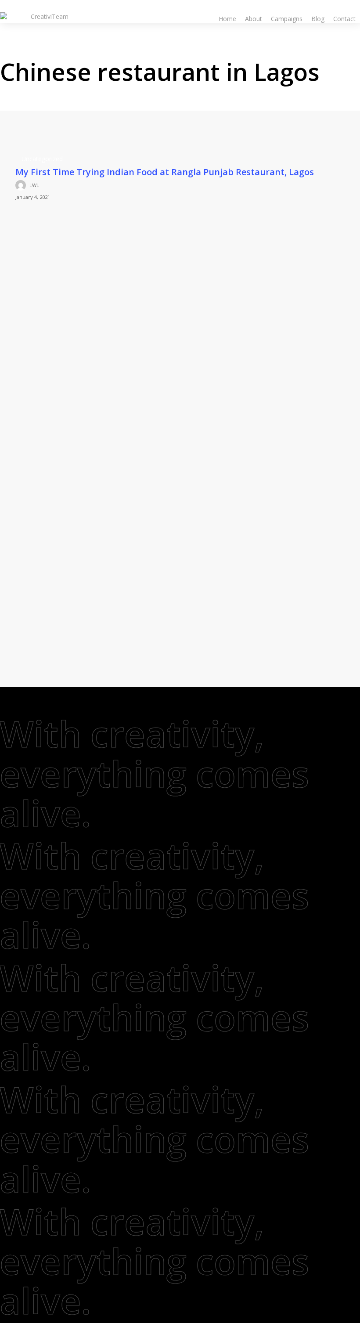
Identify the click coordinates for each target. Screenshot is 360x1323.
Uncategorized (42, 159)
